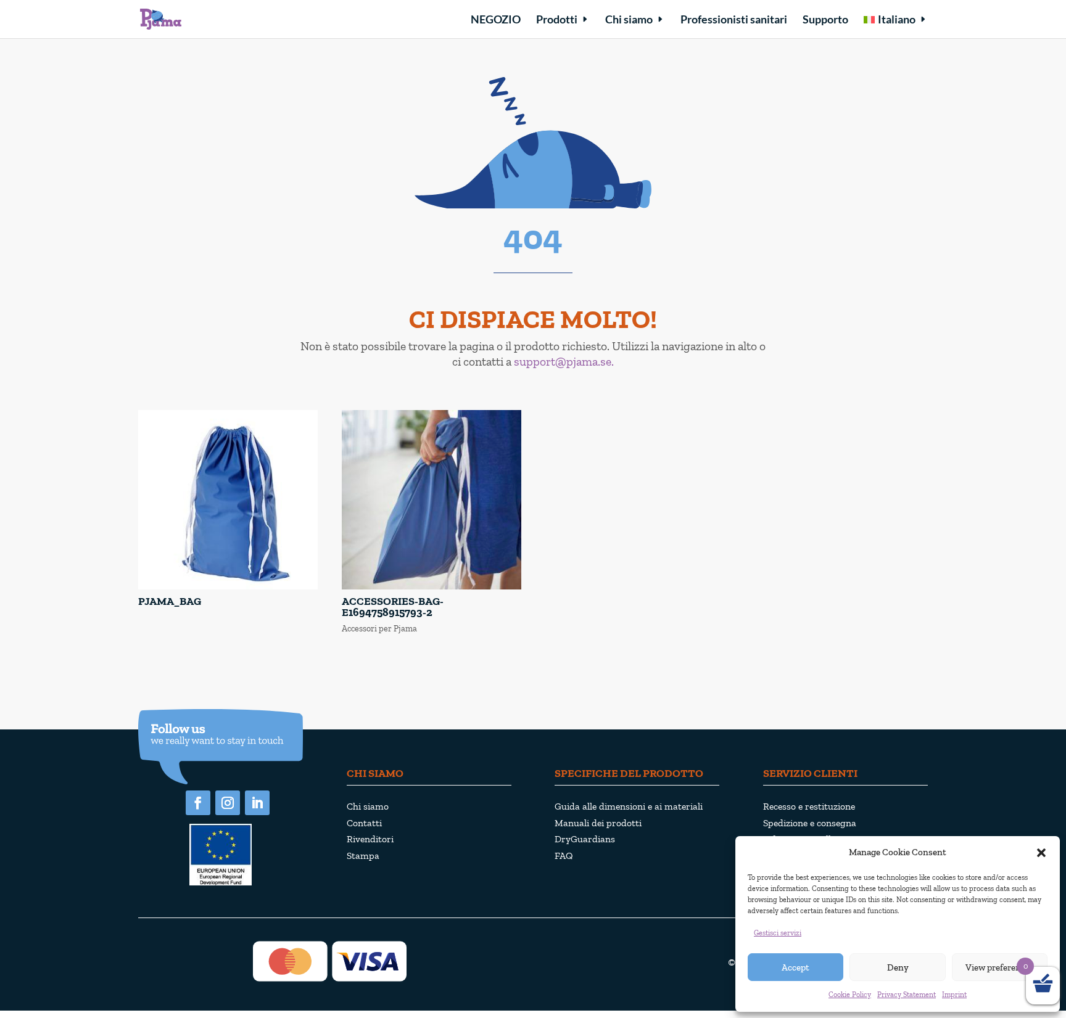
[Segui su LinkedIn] (257, 802)
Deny (898, 967)
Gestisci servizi (777, 933)
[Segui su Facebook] (198, 802)
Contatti (364, 823)
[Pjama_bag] (228, 586)
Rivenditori (370, 839)
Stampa (363, 855)
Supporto (825, 20)
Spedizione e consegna (809, 823)
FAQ (564, 855)
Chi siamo (629, 20)
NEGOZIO (496, 20)
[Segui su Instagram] (227, 802)
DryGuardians (585, 839)
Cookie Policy (849, 994)
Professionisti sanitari (733, 20)
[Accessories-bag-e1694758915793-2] (431, 586)
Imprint (954, 994)
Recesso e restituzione (809, 806)
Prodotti (556, 20)
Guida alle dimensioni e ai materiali (629, 806)
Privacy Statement (906, 994)
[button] (1041, 853)
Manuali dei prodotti (598, 823)
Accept (795, 967)
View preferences (999, 967)
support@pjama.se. (564, 361)
